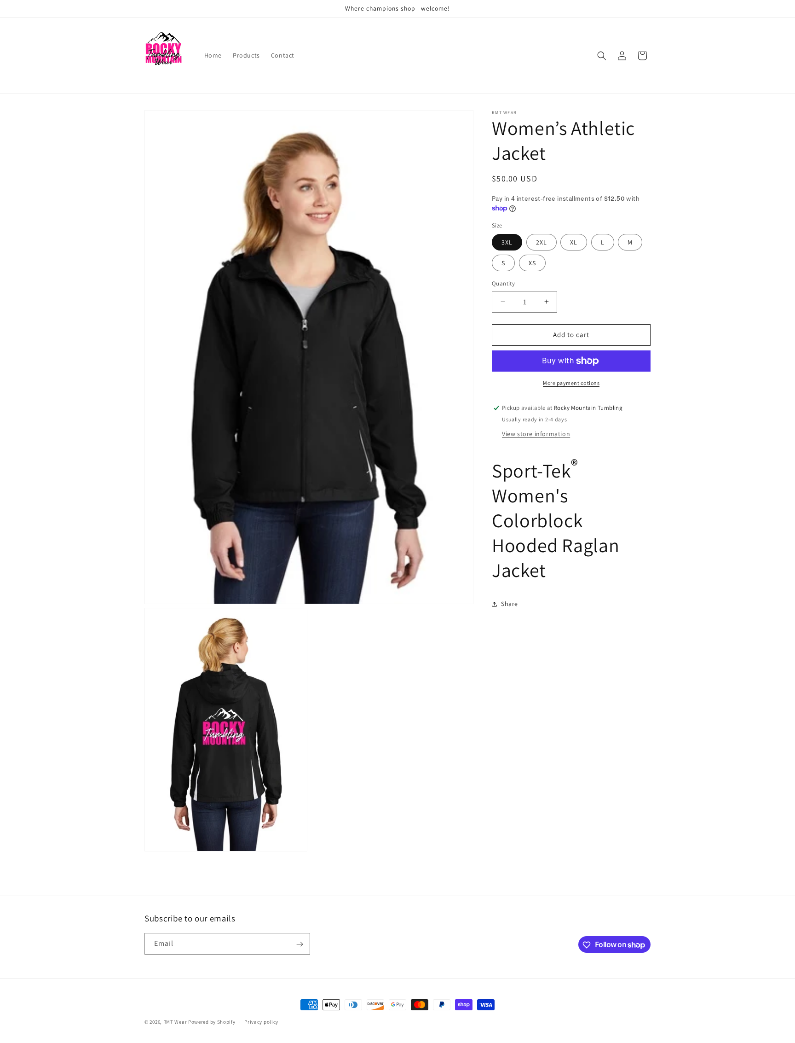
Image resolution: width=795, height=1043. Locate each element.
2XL (541, 242)
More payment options (571, 382)
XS (532, 263)
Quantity (503, 283)
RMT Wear (175, 1022)
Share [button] (509, 604)
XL (573, 242)
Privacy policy (261, 1021)
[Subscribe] (299, 944)
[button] (602, 56)
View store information (536, 434)
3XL (507, 242)
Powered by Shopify (212, 1022)
